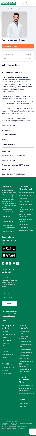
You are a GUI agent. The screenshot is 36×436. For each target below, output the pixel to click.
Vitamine (4, 357)
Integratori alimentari (8, 334)
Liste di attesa (23, 198)
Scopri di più (6, 216)
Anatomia (5, 331)
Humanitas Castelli (25, 349)
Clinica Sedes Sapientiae (23, 365)
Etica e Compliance (25, 201)
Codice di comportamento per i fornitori (26, 209)
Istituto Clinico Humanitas (23, 337)
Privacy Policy (23, 224)
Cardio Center (23, 403)
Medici (8, 9)
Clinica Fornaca (24, 358)
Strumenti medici (7, 355)
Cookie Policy (23, 227)
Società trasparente (25, 195)
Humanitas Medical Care (25, 345)
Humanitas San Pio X (25, 341)
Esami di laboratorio (8, 367)
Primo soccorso (7, 340)
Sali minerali (5, 346)
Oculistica (29, 54)
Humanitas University (26, 385)
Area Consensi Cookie (26, 230)
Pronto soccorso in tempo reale (25, 215)
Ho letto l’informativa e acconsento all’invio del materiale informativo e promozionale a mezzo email (10, 316)
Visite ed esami (6, 373)
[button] (32, 3)
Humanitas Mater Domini (24, 332)
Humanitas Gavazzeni (26, 352)
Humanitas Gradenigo (26, 361)
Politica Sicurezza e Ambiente (25, 220)
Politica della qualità (25, 204)
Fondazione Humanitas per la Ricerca (26, 389)
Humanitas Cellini (24, 355)
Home (3, 9)
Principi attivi (6, 343)
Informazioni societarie (26, 192)
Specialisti (5, 352)
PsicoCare (22, 406)
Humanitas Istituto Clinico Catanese (25, 370)
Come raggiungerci (8, 231)
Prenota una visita (10, 46)
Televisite (5, 370)
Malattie (4, 337)
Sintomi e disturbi (7, 349)
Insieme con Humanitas (26, 393)
